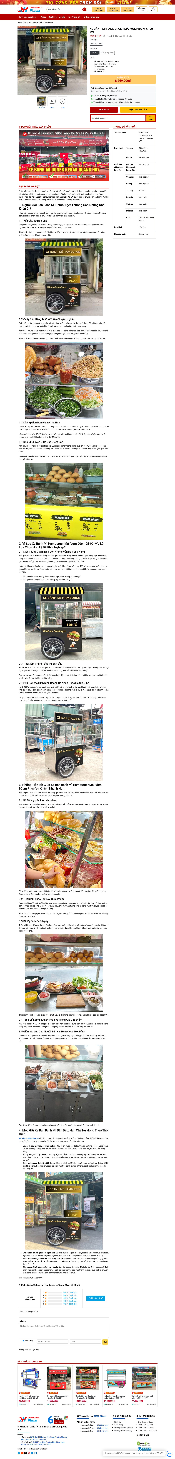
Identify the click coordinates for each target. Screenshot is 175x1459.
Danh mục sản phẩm (27, 17)
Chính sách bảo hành (146, 1428)
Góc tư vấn (153, 9)
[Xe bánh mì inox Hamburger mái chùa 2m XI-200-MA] (116, 1378)
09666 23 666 (102, 1425)
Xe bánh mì (30, 22)
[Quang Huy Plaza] (30, 9)
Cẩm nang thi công (141, 9)
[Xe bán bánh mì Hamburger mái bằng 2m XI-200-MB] (87, 1378)
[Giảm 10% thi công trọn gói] (87, 2)
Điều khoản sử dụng (145, 1422)
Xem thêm (59, 1422)
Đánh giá (118, 36)
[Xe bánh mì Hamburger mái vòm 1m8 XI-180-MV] (144, 1378)
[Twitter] (25, 1453)
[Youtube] (22, 1453)
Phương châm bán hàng (123, 1431)
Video (43, 17)
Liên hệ (62, 17)
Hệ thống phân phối (91, 17)
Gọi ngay (151, 118)
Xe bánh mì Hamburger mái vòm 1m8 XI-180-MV (142, 1397)
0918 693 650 (102, 1431)
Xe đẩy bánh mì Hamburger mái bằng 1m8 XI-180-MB (29, 1397)
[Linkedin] (32, 1453)
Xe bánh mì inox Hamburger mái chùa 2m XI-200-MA (114, 1397)
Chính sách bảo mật (145, 1425)
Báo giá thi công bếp (113, 9)
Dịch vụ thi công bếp (98, 9)
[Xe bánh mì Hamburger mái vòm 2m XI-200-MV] (59, 1378)
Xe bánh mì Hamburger (44, 22)
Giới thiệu (52, 17)
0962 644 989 (102, 1428)
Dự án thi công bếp (127, 9)
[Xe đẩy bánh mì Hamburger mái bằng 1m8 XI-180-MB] (31, 1378)
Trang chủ (21, 22)
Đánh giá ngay (96, 1298)
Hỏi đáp (128, 36)
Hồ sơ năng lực (74, 17)
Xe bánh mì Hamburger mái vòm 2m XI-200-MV (57, 1397)
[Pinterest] (29, 1453)
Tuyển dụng (118, 1425)
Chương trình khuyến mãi (123, 1428)
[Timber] (35, 1453)
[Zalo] (170, 1454)
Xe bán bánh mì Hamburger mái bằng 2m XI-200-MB (86, 1397)
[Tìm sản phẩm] (84, 9)
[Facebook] (19, 1453)
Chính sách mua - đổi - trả (147, 1431)
